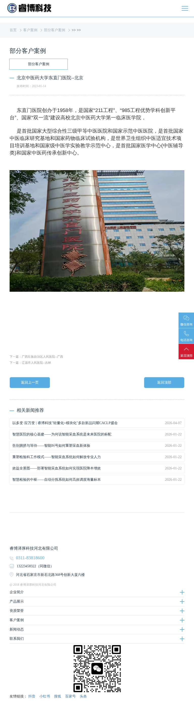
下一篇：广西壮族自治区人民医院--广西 (36, 356)
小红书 (44, 696)
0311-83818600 (30, 557)
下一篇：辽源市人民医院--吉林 (30, 362)
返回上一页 (30, 382)
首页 (13, 30)
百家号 (70, 696)
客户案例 (30, 30)
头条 (83, 696)
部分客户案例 (54, 30)
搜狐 (57, 696)
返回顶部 (164, 382)
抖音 (31, 696)
